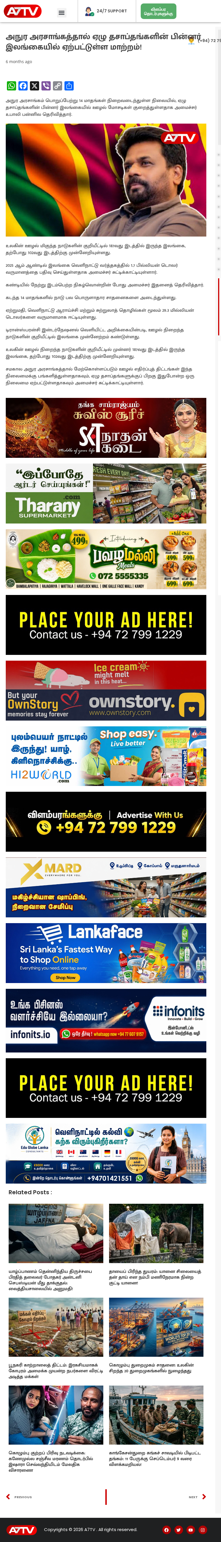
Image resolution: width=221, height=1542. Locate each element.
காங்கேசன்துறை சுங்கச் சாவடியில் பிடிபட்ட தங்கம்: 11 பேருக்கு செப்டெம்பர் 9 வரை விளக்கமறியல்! (155, 1459)
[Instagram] (203, 1530)
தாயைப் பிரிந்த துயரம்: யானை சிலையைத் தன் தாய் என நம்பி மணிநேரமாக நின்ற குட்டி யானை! (155, 1277)
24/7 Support (112, 11)
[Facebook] (166, 1530)
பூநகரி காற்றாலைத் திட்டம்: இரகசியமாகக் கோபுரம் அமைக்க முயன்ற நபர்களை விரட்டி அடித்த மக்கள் (56, 1371)
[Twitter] (178, 1530)
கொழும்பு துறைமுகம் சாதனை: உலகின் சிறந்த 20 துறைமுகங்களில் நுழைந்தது (151, 1368)
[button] (61, 13)
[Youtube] (190, 1530)
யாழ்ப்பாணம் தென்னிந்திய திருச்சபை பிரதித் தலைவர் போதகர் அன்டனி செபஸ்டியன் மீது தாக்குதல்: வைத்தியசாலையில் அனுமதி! (50, 1280)
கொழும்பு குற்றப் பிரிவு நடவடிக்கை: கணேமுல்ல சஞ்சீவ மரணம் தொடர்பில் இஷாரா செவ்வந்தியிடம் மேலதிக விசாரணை (51, 1461)
